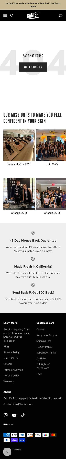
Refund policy (11, 375)
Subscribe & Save (46, 352)
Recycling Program (47, 335)
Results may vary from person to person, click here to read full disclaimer (16, 335)
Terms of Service (13, 370)
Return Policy (44, 347)
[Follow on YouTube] (14, 415)
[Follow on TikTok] (23, 415)
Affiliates (41, 358)
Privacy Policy (11, 352)
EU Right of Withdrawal (43, 366)
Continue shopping (33, 66)
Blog (6, 346)
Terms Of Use (11, 358)
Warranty (8, 381)
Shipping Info (43, 341)
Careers (7, 364)
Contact (41, 329)
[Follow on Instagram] (5, 415)
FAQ (39, 374)
